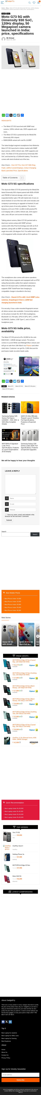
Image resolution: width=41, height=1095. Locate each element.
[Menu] (2, 2)
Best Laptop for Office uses (10, 1035)
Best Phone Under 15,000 (13, 601)
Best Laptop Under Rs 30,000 (14, 808)
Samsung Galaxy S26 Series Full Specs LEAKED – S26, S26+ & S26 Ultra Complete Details (10, 420)
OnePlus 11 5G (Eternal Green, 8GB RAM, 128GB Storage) (24, 738)
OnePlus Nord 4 (18, 846)
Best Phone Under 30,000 (13, 610)
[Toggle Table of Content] (21, 178)
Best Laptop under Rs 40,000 (14, 811)
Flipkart (29, 345)
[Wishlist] (34, 2)
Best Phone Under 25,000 (13, 607)
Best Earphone (6, 1041)
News (8, 13)
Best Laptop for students (9, 1033)
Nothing (15, 859)
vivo (14, 837)
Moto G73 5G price (30, 386)
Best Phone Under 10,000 (13, 598)
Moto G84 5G (17, 876)
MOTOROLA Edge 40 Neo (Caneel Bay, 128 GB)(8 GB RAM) (24, 661)
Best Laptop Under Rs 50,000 (14, 814)
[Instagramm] (10, 1021)
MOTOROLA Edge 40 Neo (21, 865)
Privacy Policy (5, 1058)
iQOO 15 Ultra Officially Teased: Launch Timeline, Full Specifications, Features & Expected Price (30, 420)
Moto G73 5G (19, 386)
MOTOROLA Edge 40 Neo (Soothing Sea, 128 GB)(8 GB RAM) (25, 674)
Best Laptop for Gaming (9, 1038)
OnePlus (15, 849)
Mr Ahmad (10, 38)
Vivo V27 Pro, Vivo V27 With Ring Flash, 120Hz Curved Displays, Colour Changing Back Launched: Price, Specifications (18, 167)
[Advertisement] (20, 92)
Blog (7, 8)
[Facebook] (3, 1021)
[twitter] (6, 1021)
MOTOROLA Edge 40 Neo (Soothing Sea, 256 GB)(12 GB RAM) (25, 712)
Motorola (15, 881)
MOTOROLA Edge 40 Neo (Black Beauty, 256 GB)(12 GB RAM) (24, 699)
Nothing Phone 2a (18, 854)
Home (3, 8)
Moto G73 (10, 386)
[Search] (29, 2)
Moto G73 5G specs (7, 389)
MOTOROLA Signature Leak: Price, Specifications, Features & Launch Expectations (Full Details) (10, 447)
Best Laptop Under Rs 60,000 (14, 817)
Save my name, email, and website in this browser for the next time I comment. (19, 515)
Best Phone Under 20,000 (13, 604)
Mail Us (21, 1092)
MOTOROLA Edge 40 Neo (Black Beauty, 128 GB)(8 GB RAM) (24, 686)
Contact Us (4, 1055)
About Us (4, 1052)
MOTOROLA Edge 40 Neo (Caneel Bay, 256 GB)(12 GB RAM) (24, 725)
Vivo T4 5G (16, 832)
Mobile (3, 13)
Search (3, 531)
